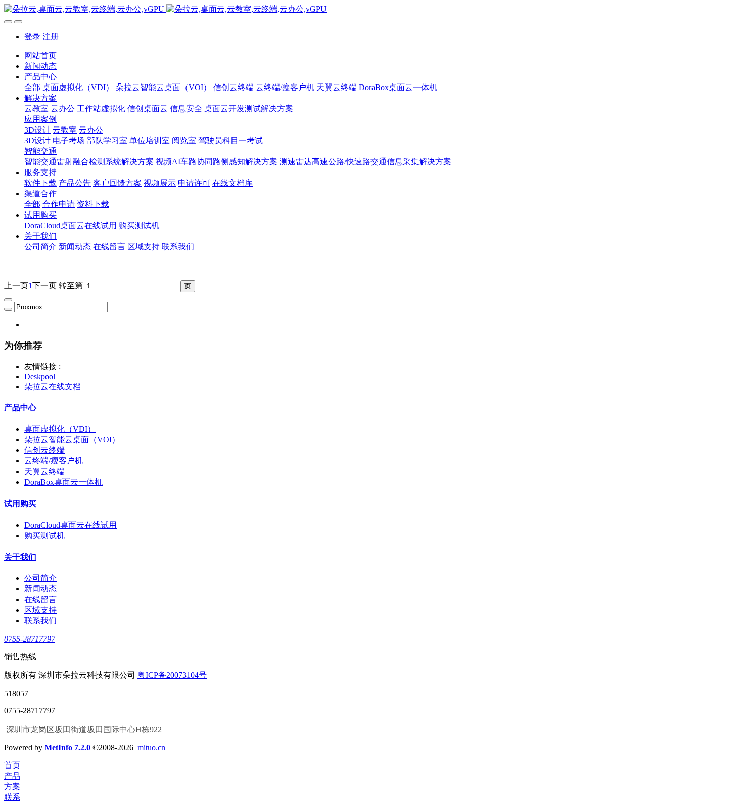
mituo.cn (151, 747)
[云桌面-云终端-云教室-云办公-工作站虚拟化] (371, 9)
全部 (32, 87)
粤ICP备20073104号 (172, 675)
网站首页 (40, 55)
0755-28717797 (29, 638)
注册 (50, 36)
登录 (32, 36)
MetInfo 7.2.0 (67, 747)
